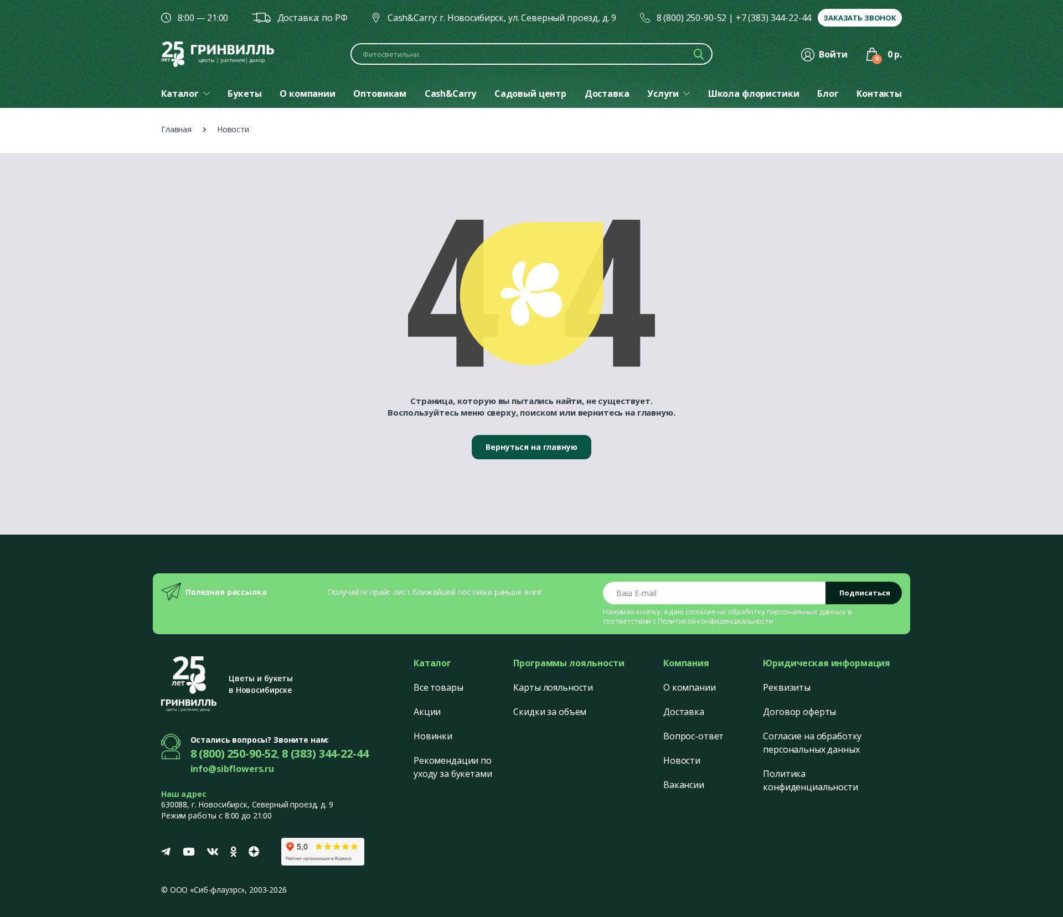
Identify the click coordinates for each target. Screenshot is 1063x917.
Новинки (433, 736)
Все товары (438, 687)
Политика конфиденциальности (810, 780)
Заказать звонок (859, 18)
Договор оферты (799, 712)
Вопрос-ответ (693, 736)
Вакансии (683, 785)
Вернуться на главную (531, 447)
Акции (427, 712)
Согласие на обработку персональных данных (812, 742)
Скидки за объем (549, 712)
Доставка (683, 712)
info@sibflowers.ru (232, 769)
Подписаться (864, 593)
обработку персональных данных (786, 611)
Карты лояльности (553, 687)
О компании (689, 687)
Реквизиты (787, 687)
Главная (176, 129)
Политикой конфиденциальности (715, 621)
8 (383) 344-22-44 (325, 753)
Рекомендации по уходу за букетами (453, 767)
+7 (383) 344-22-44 (773, 18)
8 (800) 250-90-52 (692, 18)
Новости (681, 760)
